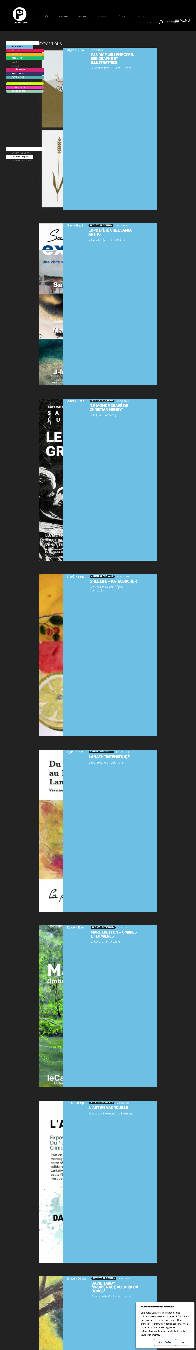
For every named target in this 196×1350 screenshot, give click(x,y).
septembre (64, 16)
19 (109, 22)
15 (94, 22)
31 (155, 22)
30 (151, 22)
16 (98, 22)
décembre (122, 16)
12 (83, 22)
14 (90, 22)
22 (121, 22)
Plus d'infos (165, 1342)
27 (140, 22)
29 (147, 22)
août (45, 16)
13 (86, 22)
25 (132, 22)
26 (136, 22)
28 (144, 22)
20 (113, 22)
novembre (102, 16)
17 (102, 22)
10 (75, 22)
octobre (83, 16)
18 (105, 22)
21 (117, 22)
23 (124, 22)
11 (79, 22)
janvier (141, 16)
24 (128, 22)
